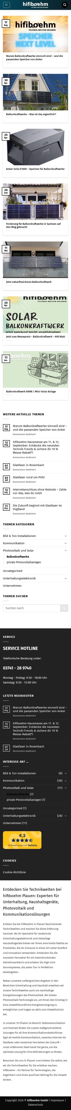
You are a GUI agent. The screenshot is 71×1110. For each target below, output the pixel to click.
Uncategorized (12, 571)
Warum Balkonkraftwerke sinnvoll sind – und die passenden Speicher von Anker (34, 58)
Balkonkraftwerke (18, 556)
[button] (6, 5)
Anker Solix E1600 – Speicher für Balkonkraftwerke (35, 168)
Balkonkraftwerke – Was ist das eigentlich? (31, 114)
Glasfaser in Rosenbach (28, 465)
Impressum (57, 1100)
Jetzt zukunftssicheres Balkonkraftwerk (28, 281)
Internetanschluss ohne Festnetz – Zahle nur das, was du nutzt (39, 491)
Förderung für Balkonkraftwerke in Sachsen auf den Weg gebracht (33, 225)
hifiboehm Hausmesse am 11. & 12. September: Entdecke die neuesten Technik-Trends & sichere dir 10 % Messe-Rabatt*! (36, 447)
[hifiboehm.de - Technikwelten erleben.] (35, 5)
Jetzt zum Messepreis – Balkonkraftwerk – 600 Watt (35, 336)
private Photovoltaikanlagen (24, 562)
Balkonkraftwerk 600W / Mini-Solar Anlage (31, 391)
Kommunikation (13, 543)
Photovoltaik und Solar (18, 550)
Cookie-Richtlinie (14, 872)
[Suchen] (65, 5)
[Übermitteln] (64, 608)
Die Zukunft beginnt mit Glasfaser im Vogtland (37, 507)
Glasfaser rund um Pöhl (29, 477)
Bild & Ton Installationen (19, 536)
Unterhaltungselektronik (19, 578)
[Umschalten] (65, 536)
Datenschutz (35, 1104)
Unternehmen (12, 585)
